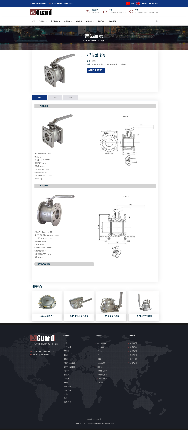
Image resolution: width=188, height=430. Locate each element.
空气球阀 (67, 347)
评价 (55, 97)
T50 (100, 351)
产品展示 (90, 41)
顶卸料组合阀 (69, 367)
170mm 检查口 (98, 64)
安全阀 (66, 351)
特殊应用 (67, 402)
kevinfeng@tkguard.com (62, 3)
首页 (84, 41)
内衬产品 (67, 378)
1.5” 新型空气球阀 (111, 316)
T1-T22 (101, 347)
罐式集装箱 (101, 343)
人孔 (66, 343)
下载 (70, 97)
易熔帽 (123, 64)
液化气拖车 (102, 375)
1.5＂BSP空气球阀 (144, 316)
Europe (155, 3)
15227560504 (96, 12)
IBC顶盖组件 (112, 64)
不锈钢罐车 (102, 378)
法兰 (66, 398)
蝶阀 (66, 359)
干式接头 (67, 386)
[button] (80, 56)
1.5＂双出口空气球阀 (79, 316)
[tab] (39, 97)
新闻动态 (133, 347)
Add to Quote (96, 70)
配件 (66, 394)
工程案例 (133, 355)
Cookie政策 (97, 419)
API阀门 (67, 382)
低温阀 (66, 375)
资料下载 (133, 359)
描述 (40, 97)
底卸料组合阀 (69, 363)
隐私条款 (90, 419)
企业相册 (133, 363)
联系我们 (133, 351)
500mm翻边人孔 (46, 316)
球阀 (94, 61)
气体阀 (66, 371)
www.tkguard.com (41, 355)
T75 (100, 355)
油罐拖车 (100, 367)
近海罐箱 (101, 363)
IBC (99, 359)
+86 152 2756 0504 (39, 3)
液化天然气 (102, 371)
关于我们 (133, 343)
